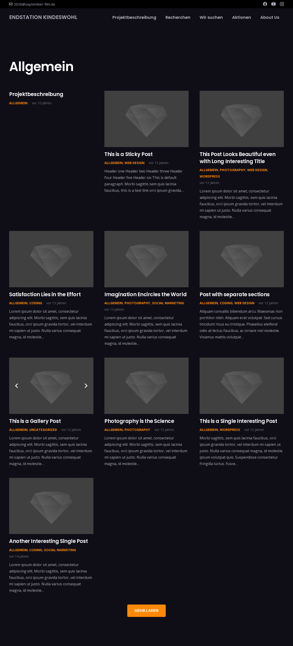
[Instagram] (282, 4)
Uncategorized (43, 429)
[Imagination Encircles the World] (146, 259)
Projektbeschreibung (36, 94)
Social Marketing (168, 303)
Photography (232, 170)
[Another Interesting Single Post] (51, 506)
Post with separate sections (235, 294)
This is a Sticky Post (128, 154)
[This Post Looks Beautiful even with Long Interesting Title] (242, 119)
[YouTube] (273, 4)
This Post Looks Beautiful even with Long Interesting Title (238, 158)
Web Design (134, 163)
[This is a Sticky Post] (146, 119)
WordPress (210, 176)
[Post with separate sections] (242, 259)
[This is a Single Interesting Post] (242, 386)
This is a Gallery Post (35, 421)
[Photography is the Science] (146, 386)
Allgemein (18, 103)
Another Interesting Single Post (48, 541)
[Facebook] (265, 4)
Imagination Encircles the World (145, 294)
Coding (35, 303)
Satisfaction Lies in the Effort (45, 294)
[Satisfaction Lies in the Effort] (51, 259)
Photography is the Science (139, 421)
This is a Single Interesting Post (238, 421)
